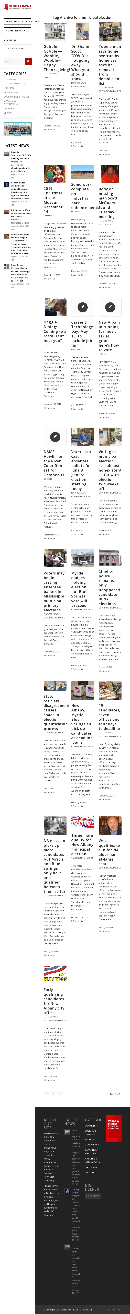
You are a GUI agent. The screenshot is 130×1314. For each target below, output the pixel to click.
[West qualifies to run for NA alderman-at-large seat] (110, 825)
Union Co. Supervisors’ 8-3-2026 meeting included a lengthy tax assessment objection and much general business (21, 161)
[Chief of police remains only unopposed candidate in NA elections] (110, 557)
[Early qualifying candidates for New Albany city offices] (55, 975)
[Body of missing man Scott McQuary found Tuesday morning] (110, 174)
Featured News (51, 74)
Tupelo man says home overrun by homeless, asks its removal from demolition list (110, 65)
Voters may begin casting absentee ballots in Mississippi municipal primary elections (54, 591)
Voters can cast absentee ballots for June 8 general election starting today (81, 470)
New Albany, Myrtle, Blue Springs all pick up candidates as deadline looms (82, 724)
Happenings (49, 216)
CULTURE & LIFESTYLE (14, 83)
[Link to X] (108, 1309)
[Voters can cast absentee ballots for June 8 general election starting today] (82, 437)
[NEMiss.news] (18, 7)
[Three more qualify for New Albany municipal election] (82, 822)
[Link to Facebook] (113, 1309)
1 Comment (104, 417)
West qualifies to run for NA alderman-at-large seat (109, 852)
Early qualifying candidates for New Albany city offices (54, 1001)
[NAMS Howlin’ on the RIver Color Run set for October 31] (55, 437)
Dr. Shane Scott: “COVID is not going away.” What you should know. (80, 62)
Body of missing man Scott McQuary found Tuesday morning (108, 203)
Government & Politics (110, 91)
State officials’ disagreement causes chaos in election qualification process (57, 712)
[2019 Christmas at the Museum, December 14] (55, 174)
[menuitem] (18, 21)
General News (78, 86)
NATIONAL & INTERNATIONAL (11, 102)
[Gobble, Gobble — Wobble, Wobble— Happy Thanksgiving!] (55, 31)
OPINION (8, 112)
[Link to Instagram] (119, 1309)
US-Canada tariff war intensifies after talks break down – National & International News (21, 216)
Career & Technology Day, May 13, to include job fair (82, 334)
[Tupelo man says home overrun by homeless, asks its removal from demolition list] (110, 31)
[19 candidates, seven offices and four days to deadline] (110, 690)
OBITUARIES (10, 108)
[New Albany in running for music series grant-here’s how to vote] (110, 307)
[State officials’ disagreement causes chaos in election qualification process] (55, 685)
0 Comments (49, 129)
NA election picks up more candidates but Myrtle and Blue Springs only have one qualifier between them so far (55, 866)
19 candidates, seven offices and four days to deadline (109, 717)
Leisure (47, 345)
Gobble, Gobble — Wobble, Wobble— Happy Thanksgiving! (57, 58)
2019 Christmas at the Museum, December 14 (53, 200)
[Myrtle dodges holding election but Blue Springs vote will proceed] (82, 558)
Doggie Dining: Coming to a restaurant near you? (55, 331)
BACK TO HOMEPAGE (82, 1309)
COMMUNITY (10, 79)
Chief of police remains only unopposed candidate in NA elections (109, 587)
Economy (75, 211)
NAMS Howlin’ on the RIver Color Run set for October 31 (54, 463)
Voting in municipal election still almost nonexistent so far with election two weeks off (110, 470)
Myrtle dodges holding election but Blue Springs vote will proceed (79, 589)
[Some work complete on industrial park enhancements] (82, 172)
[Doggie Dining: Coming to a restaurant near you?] (55, 307)
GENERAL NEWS (11, 92)
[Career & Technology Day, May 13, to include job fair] (82, 307)
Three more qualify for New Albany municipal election (82, 844)
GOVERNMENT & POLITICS (17, 96)
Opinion (47, 77)
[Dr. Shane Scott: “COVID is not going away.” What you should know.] (82, 31)
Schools (48, 479)
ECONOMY (9, 87)
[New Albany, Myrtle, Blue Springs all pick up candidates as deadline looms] (82, 690)
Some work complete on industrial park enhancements (85, 196)
